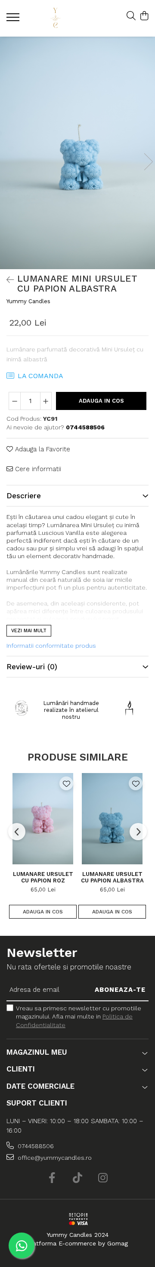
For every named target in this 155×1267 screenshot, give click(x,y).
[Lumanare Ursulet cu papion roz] (43, 818)
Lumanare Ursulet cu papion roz (43, 877)
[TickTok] (77, 1178)
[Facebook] (52, 1178)
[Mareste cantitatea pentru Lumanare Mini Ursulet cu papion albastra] (46, 401)
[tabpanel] (77, 153)
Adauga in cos (101, 400)
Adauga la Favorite (41, 449)
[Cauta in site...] (131, 16)
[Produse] (14, 19)
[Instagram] (103, 1178)
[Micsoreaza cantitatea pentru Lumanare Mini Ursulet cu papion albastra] (15, 401)
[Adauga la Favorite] (66, 783)
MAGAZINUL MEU (36, 1052)
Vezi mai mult (28, 631)
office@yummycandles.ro (54, 1157)
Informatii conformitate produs (51, 645)
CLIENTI (20, 1069)
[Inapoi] (6, 280)
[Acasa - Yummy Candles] (55, 18)
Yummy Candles (28, 301)
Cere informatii (37, 469)
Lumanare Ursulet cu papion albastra (112, 877)
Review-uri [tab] (31, 666)
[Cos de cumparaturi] (144, 16)
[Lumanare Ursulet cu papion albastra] (112, 818)
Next (148, 162)
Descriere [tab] (23, 495)
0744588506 (35, 1146)
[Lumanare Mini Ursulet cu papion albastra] (77, 153)
